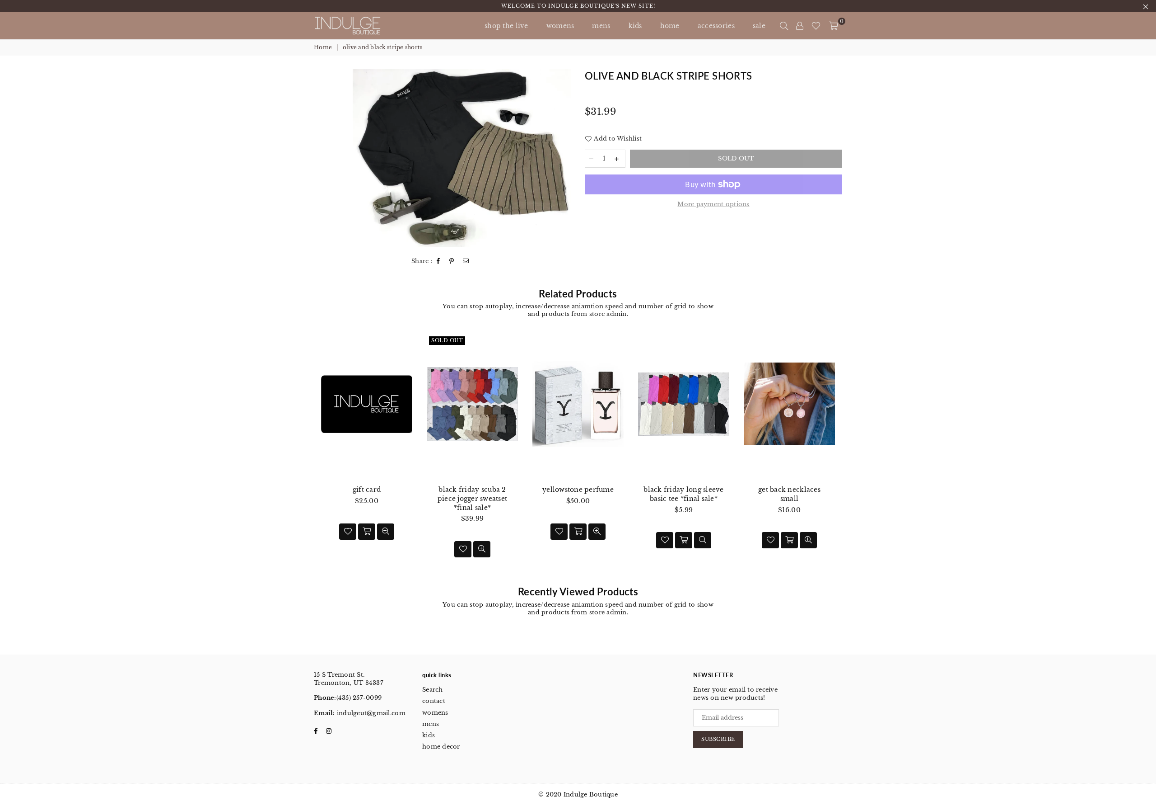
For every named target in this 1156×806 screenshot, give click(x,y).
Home (323, 47)
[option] (462, 158)
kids (635, 26)
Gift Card (367, 489)
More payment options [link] (713, 204)
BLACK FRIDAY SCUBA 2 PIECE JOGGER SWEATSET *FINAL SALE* (472, 498)
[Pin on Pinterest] (452, 261)
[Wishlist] (816, 26)
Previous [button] (304, 455)
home (670, 26)
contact (433, 701)
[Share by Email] (466, 261)
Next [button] (852, 455)
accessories (716, 26)
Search (432, 689)
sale (759, 26)
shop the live (506, 26)
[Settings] (799, 26)
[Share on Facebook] (438, 261)
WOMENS (560, 26)
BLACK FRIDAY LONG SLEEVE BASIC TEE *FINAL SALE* (683, 494)
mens (601, 26)
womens (435, 712)
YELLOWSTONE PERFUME (578, 489)
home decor (441, 746)
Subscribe (718, 739)
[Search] (784, 26)
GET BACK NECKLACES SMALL (789, 494)
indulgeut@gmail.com (370, 713)
